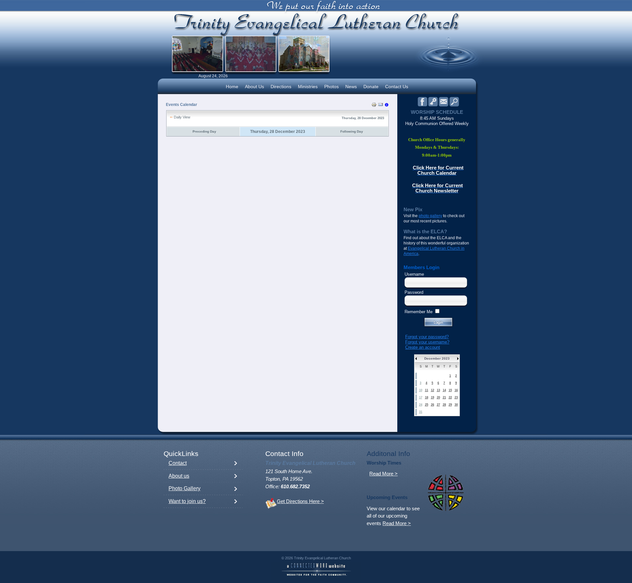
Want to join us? (187, 501)
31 (420, 412)
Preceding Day (204, 131)
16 (456, 390)
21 (444, 397)
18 (426, 397)
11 (426, 390)
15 (450, 390)
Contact (178, 463)
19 (432, 397)
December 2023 (437, 358)
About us (179, 476)
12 (432, 390)
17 (420, 397)
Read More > (383, 473)
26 (432, 404)
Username (414, 274)
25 (426, 404)
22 (450, 397)
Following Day (351, 131)
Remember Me (419, 311)
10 (420, 390)
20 (438, 397)
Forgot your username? (427, 342)
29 (450, 404)
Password (414, 292)
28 (444, 404)
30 (456, 404)
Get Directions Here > (300, 501)
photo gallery (430, 216)
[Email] (380, 105)
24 (420, 404)
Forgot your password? (427, 336)
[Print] (374, 105)
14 (444, 390)
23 (456, 397)
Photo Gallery (184, 488)
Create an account (422, 347)
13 (438, 390)
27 (438, 404)
